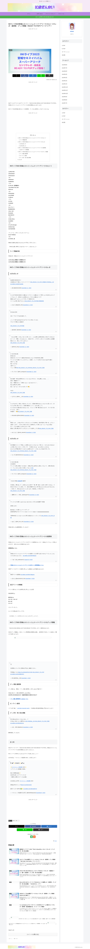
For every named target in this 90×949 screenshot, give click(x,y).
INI (14, 820)
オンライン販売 (23, 155)
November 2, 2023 (25, 678)
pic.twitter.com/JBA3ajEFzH (30, 788)
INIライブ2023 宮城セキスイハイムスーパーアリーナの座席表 (32, 147)
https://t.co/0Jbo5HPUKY (24, 672)
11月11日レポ (23, 143)
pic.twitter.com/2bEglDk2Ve (17, 723)
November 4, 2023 (29, 578)
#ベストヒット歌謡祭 (17, 767)
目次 (31, 135)
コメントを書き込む (33, 934)
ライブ (18, 820)
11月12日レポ (23, 145)
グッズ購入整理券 (24, 153)
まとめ (20, 159)
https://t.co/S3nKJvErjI (26, 784)
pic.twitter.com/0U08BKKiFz (17, 674)
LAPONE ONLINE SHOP (23, 708)
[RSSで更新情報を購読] (34, 837)
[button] (49, 75)
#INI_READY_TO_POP (24, 367)
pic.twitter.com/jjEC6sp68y (16, 284)
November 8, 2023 (40, 792)
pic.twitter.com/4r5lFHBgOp (29, 555)
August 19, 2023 (28, 559)
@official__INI (50, 282)
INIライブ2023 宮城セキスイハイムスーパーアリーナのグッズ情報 (33, 151)
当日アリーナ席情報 (24, 149)
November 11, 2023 (26, 288)
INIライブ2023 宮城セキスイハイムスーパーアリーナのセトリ (32, 137)
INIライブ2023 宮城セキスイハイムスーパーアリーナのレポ (32, 141)
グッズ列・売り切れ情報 (25, 157)
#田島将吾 (41, 301)
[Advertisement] (32, 38)
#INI (46, 282)
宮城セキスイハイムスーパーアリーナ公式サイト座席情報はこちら (27, 565)
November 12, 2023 (28, 454)
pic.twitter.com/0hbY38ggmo (27, 574)
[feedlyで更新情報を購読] (31, 837)
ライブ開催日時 (23, 139)
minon (72, 31)
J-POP (11, 820)
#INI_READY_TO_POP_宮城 (37, 282)
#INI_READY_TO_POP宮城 (31, 301)
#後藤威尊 (19, 481)
